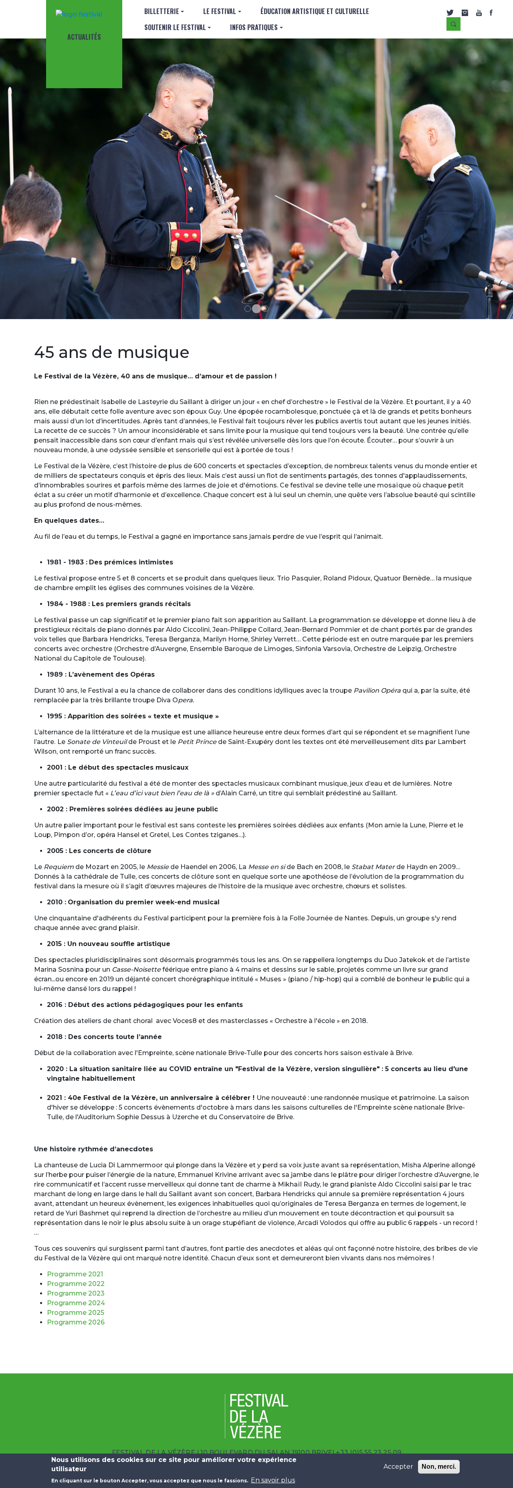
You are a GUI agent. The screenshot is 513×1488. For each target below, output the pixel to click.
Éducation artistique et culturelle (315, 11)
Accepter (398, 1466)
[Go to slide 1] (247, 308)
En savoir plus (273, 1480)
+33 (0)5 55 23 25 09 (368, 1452)
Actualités (84, 37)
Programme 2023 (76, 1293)
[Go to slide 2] (256, 308)
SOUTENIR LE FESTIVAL (175, 27)
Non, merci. (439, 1466)
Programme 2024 (76, 1303)
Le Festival (219, 11)
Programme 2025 (75, 1312)
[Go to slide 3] (265, 308)
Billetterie (161, 11)
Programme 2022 (76, 1284)
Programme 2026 (76, 1322)
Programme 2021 (75, 1274)
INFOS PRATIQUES (254, 27)
